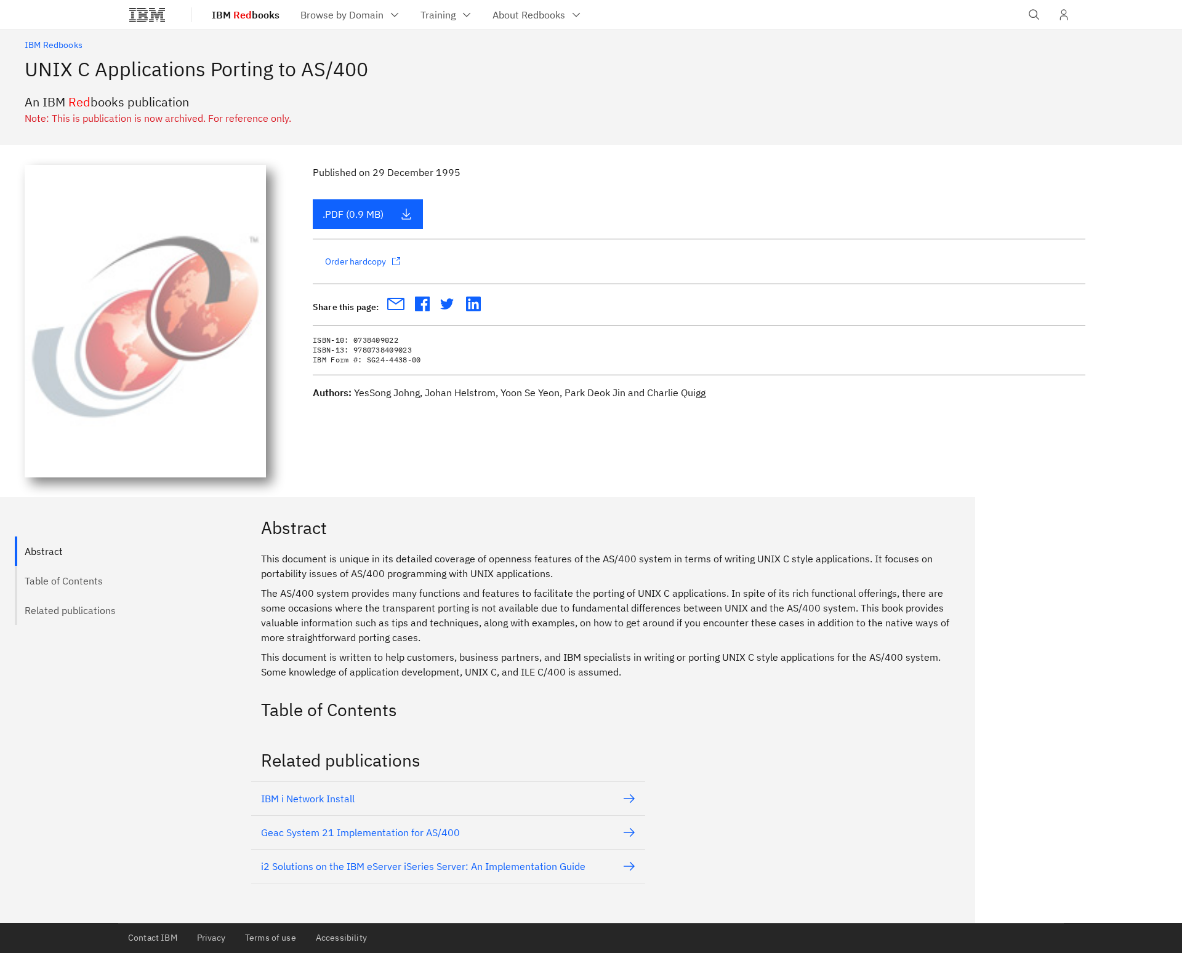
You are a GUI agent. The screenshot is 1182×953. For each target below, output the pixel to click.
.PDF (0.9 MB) (353, 214)
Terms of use (270, 937)
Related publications (70, 610)
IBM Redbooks (53, 44)
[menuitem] (351, 15)
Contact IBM (152, 937)
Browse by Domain (342, 15)
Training (438, 15)
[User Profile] (1064, 15)
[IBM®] (147, 15)
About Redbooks (528, 15)
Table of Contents (64, 581)
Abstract (44, 551)
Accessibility (341, 937)
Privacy (211, 937)
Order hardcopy (355, 261)
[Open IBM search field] (1034, 15)
